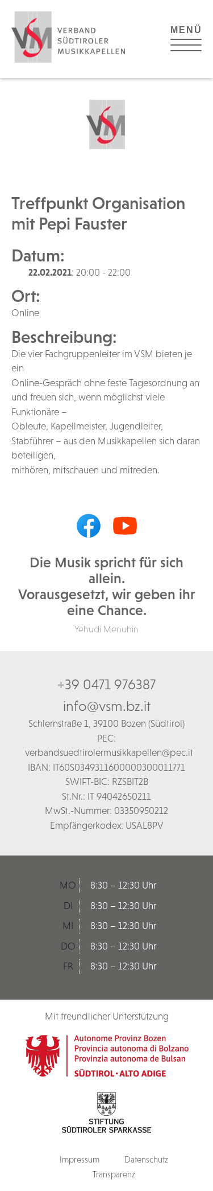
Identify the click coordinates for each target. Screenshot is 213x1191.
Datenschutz (146, 1159)
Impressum (79, 1159)
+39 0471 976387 (106, 684)
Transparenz (114, 1174)
